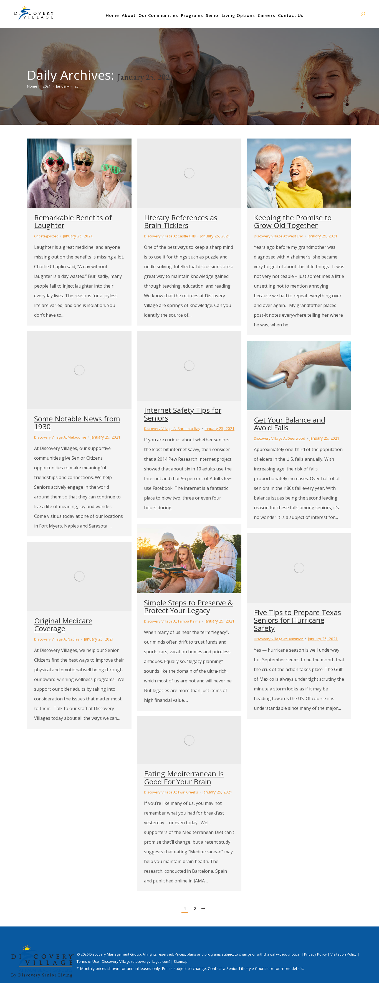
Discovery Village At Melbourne (60, 437)
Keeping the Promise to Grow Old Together (293, 222)
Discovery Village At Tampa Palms (172, 621)
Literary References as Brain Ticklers (180, 222)
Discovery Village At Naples (57, 639)
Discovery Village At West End (278, 236)
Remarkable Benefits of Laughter (73, 222)
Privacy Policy (316, 954)
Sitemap (181, 961)
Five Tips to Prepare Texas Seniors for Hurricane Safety (297, 620)
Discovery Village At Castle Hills (170, 236)
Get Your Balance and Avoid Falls (289, 424)
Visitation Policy (343, 954)
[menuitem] (112, 15)
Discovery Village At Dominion (279, 638)
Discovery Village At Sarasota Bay (172, 428)
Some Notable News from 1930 (77, 423)
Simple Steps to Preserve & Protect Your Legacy (188, 607)
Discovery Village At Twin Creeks (171, 792)
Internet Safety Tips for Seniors (182, 414)
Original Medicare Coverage (63, 625)
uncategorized (46, 236)
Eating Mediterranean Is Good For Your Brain (184, 778)
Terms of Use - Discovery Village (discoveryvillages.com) (123, 961)
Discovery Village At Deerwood (279, 438)
